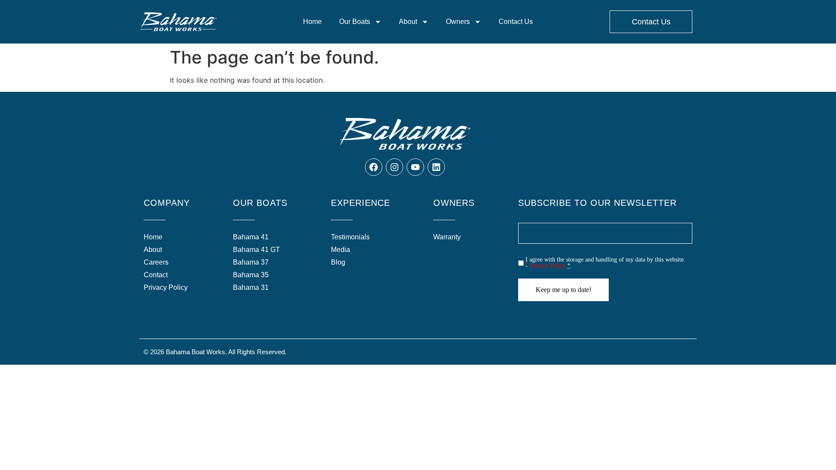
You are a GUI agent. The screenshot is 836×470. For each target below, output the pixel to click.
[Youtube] (415, 167)
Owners (458, 21)
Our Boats (354, 21)
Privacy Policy (547, 265)
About (408, 21)
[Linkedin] (436, 167)
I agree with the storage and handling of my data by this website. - (605, 263)
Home (312, 21)
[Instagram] (394, 167)
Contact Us (516, 21)
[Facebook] (373, 167)
